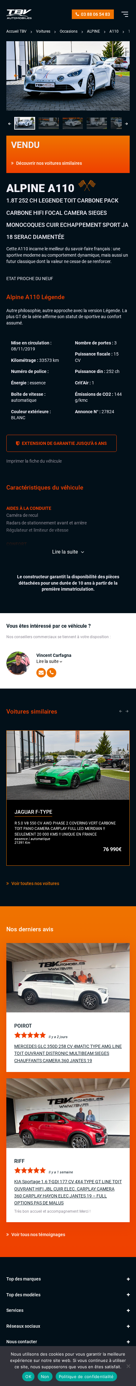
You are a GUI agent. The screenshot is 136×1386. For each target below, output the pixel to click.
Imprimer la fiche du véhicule (34, 461)
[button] (24, 123)
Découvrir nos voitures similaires (48, 163)
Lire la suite (47, 661)
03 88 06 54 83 (95, 14)
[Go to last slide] (15, 75)
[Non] (128, 1366)
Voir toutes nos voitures (34, 883)
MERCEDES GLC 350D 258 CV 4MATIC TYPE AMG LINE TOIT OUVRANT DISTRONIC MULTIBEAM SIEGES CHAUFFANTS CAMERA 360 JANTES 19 (68, 1053)
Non (45, 1376)
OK (28, 1376)
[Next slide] (120, 75)
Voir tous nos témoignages (37, 1234)
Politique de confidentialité (86, 1376)
